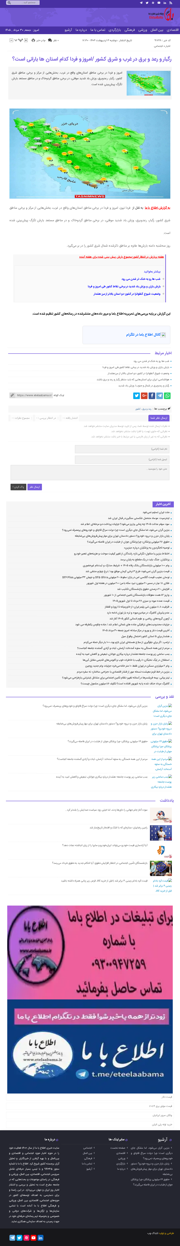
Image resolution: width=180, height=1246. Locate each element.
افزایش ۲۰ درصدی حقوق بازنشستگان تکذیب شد (143, 589)
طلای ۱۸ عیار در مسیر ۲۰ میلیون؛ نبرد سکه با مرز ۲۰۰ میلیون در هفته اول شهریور (128, 583)
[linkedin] (165, 3)
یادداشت (167, 801)
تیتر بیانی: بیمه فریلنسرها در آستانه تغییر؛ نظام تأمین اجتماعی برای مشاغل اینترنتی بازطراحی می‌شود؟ (115, 678)
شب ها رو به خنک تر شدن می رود (141, 279)
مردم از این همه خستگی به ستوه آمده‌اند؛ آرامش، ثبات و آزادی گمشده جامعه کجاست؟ (123, 648)
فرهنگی (129, 30)
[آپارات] (153, 3)
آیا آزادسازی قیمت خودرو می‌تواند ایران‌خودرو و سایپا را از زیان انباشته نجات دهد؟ (105, 845)
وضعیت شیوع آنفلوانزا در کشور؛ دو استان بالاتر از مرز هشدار (127, 294)
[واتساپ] (167, 396)
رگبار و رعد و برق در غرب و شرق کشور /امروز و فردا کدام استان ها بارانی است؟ (92, 59)
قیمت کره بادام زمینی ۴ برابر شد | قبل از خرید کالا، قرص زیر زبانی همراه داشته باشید (104, 881)
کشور (137, 409)
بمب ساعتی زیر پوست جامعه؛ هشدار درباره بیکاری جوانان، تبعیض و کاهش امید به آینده (122, 654)
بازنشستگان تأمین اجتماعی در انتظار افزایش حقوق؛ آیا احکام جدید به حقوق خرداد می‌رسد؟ (100, 863)
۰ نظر (56, 40)
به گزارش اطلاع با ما (157, 208)
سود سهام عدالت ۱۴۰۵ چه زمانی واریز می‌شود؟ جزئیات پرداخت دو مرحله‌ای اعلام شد (125, 524)
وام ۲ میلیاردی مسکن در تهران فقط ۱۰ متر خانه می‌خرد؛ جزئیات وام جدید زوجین (127, 666)
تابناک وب (152, 1233)
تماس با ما (97, 30)
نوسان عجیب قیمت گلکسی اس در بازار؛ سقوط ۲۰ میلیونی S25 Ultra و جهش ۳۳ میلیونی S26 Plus (115, 577)
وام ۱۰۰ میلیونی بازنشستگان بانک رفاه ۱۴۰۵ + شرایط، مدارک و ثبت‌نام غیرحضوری (126, 565)
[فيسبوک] (152, 396)
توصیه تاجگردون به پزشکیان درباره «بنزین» (146, 548)
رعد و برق (146, 409)
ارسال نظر (35, 487)
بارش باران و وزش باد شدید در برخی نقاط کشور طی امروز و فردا (124, 286)
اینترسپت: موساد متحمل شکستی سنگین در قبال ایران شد (138, 518)
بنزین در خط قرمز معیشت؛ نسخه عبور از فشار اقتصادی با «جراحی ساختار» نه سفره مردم (123, 672)
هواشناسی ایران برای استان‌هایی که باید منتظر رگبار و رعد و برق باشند (133, 379)
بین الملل (157, 30)
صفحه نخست (117, 1148)
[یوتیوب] (159, 3)
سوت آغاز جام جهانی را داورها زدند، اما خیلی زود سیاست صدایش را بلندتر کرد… (106, 810)
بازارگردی (115, 30)
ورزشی (142, 30)
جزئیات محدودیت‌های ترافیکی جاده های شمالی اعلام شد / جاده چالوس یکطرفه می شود (122, 624)
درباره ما (81, 30)
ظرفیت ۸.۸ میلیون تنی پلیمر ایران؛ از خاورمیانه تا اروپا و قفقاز (137, 607)
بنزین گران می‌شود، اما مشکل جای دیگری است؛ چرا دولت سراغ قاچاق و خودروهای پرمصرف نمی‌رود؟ (115, 530)
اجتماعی (158, 46)
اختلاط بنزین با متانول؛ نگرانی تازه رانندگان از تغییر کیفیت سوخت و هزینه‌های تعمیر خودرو (121, 554)
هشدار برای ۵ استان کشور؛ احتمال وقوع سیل (145, 636)
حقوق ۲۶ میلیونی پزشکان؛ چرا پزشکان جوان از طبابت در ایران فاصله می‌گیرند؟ (128, 542)
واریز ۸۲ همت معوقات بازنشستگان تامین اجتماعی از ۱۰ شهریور (136, 595)
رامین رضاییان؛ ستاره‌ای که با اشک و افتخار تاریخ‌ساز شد (119, 827)
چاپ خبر (40, 40)
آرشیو (68, 30)
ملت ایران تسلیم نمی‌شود (156, 512)
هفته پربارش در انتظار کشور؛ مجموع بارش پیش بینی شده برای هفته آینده (121, 257)
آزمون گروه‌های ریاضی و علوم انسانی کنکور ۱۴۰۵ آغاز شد (139, 619)
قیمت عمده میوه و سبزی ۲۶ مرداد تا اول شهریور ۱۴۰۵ (141, 601)
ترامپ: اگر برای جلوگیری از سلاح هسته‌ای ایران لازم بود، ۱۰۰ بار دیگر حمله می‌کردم (126, 642)
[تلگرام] (141, 3)
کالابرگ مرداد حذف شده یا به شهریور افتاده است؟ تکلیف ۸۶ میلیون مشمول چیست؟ (125, 684)
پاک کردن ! (18, 487)
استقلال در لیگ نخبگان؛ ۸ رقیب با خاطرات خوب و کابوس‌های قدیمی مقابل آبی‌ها (126, 660)
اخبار (168, 46)
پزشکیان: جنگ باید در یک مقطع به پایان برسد (144, 559)
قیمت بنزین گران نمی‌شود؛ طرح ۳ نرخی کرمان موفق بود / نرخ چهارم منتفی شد (127, 571)
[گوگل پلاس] (144, 396)
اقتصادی (120, 1153)
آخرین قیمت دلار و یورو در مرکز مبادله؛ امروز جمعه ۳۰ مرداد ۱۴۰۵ (135, 630)
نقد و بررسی (164, 697)
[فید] (171, 3)
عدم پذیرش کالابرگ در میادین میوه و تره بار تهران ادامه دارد (138, 613)
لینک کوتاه (59, 395)
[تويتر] (147, 3)
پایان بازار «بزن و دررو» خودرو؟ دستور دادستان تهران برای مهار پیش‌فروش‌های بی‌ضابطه (122, 536)
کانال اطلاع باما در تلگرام (143, 335)
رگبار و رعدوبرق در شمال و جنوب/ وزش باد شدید (143, 386)
